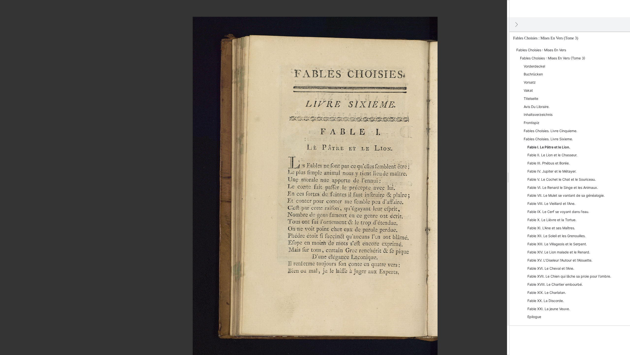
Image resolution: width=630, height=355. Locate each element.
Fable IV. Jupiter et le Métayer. (551, 171)
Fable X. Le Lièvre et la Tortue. (551, 220)
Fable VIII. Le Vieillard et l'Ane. (551, 203)
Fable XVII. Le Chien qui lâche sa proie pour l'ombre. (569, 276)
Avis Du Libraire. (537, 107)
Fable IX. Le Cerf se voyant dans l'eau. (558, 212)
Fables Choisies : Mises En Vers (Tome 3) (552, 58)
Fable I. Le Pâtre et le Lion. (548, 147)
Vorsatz (530, 82)
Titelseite (531, 98)
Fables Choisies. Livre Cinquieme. (550, 131)
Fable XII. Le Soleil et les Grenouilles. (556, 236)
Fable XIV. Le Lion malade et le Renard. (558, 252)
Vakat (528, 90)
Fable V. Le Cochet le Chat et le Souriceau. (561, 179)
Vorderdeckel (534, 66)
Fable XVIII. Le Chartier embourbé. (555, 284)
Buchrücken (533, 74)
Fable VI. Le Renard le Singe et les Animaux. (562, 187)
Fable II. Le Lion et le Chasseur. (552, 155)
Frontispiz (531, 123)
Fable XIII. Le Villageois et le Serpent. (557, 244)
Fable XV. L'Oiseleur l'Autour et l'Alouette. (559, 260)
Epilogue (534, 317)
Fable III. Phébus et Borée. (548, 163)
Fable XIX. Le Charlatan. (546, 292)
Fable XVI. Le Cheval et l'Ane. (550, 268)
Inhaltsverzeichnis (538, 114)
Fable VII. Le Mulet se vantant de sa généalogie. (566, 195)
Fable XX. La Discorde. (545, 301)
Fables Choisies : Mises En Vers (541, 50)
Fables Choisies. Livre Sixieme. (548, 139)
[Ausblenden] (516, 24)
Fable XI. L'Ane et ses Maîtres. (551, 228)
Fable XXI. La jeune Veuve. (548, 309)
